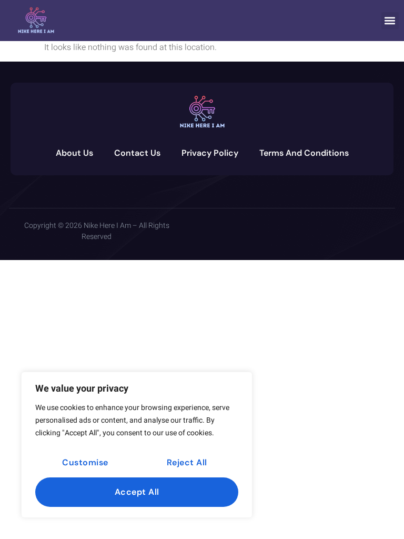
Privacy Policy (209, 152)
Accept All (137, 491)
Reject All (187, 462)
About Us (74, 152)
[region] (136, 445)
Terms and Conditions (304, 152)
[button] (390, 20)
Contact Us (137, 152)
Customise (85, 462)
